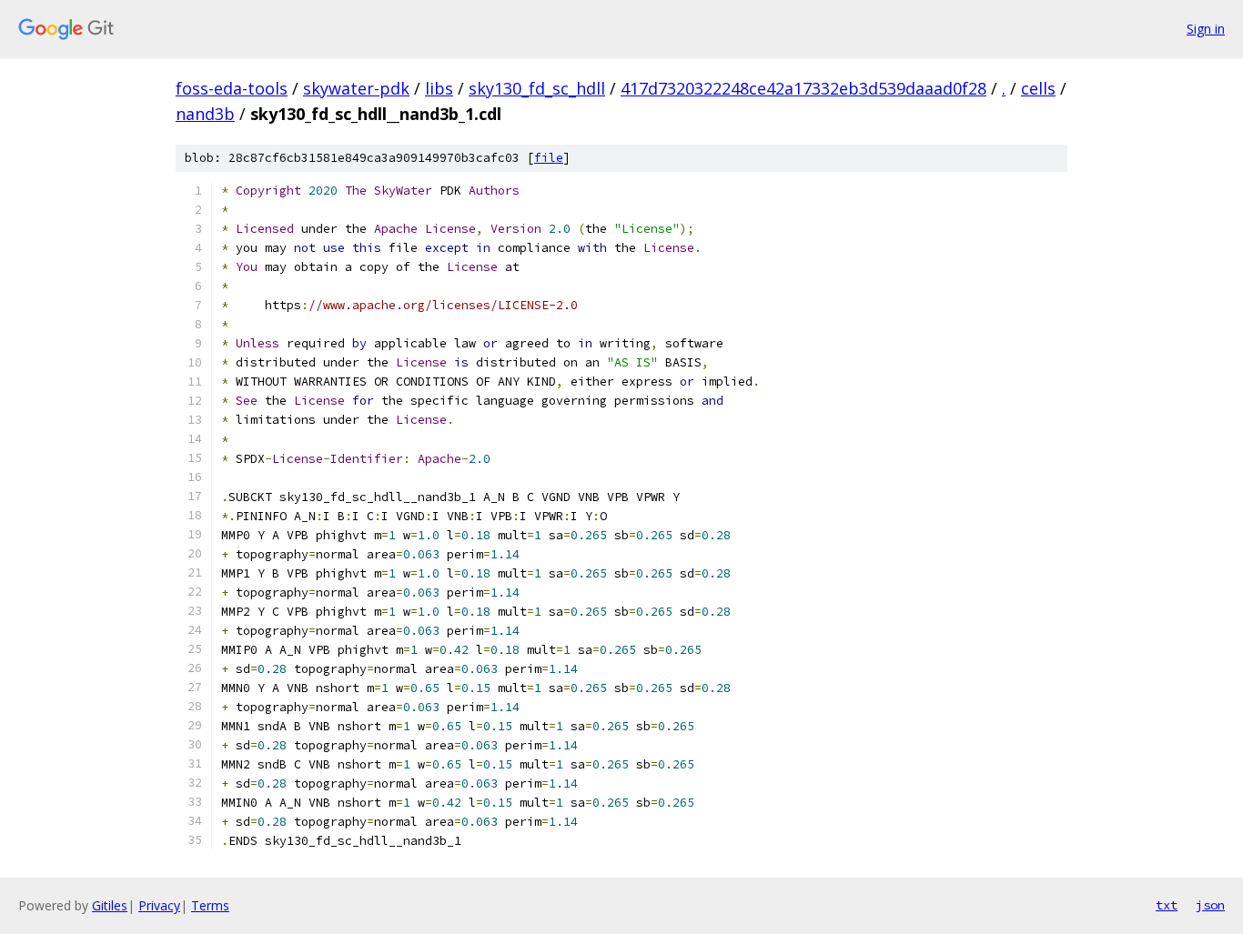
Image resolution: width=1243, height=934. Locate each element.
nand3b (205, 114)
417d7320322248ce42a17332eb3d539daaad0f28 (803, 88)
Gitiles (109, 905)
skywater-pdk (356, 88)
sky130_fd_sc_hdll (537, 88)
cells (1038, 88)
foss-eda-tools (232, 88)
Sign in (1206, 28)
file (548, 158)
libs (439, 88)
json (1210, 905)
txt (1166, 905)
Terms (210, 905)
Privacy (159, 905)
